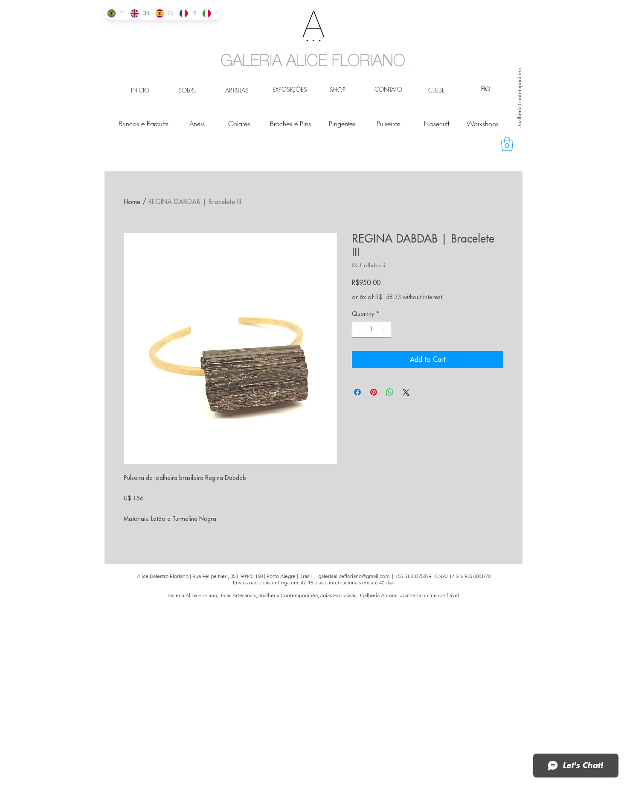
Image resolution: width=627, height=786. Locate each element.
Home (132, 202)
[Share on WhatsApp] (390, 392)
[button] (507, 144)
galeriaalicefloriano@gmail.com (353, 576)
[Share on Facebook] (357, 392)
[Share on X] (406, 392)
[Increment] (384, 329)
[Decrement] (358, 329)
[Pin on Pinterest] (374, 392)
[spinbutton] (371, 329)
